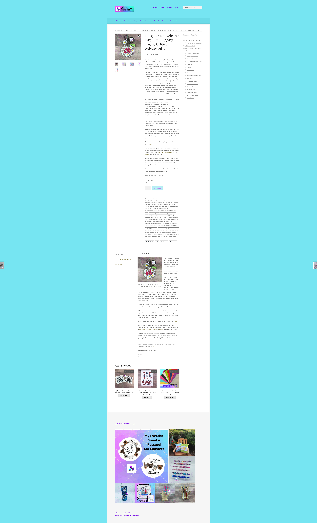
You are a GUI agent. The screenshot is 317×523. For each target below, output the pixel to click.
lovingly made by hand (151, 225)
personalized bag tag (167, 229)
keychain (152, 221)
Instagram (155, 7)
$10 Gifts (150, 200)
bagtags (173, 204)
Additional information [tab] (124, 259)
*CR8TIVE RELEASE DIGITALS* (193, 40)
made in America (152, 227)
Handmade (159, 219)
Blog (150, 21)
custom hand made (154, 212)
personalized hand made (165, 230)
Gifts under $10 (154, 217)
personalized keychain (170, 232)
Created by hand (173, 206)
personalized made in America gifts (169, 234)
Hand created (171, 217)
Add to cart (157, 188)
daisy (160, 215)
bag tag (159, 204)
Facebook (169, 7)
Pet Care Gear (191, 89)
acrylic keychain (157, 202)
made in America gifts (164, 227)
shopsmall (154, 236)
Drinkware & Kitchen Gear (194, 61)
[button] (139, 36)
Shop (135, 21)
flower (171, 215)
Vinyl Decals (190, 98)
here (165, 171)
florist (167, 215)
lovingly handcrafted (170, 223)
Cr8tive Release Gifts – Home (123, 21)
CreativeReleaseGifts (151, 210)
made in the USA (174, 227)
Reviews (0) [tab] (118, 264)
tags (167, 236)
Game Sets (190, 64)
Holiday (189, 67)
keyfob (163, 221)
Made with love (149, 229)
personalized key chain (157, 232)
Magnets (189, 78)
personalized (157, 229)
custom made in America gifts (166, 214)
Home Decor (190, 70)
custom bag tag (166, 210)
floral (163, 215)
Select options (124, 395)
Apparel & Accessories (193, 53)
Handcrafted (152, 219)
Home (118, 30)
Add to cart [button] (147, 397)
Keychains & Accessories (148, 30)
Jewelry (189, 72)
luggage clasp (161, 225)
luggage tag (168, 225)
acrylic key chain (174, 200)
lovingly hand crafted (159, 223)
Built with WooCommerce (131, 515)
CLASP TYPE (149, 180)
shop (150, 144)
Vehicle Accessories (192, 95)
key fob (176, 219)
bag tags (163, 204)
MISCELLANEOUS (192, 81)
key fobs (147, 221)
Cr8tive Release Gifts (151, 206)
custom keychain (153, 214)
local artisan (169, 221)
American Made (152, 204)
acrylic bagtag (166, 200)
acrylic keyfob (166, 202)
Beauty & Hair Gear (192, 56)
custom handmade (164, 212)
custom (160, 210)
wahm (170, 236)
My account (173, 21)
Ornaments (190, 86)
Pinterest (162, 7)
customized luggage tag (151, 215)
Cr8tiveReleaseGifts (163, 206)
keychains (158, 221)
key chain (165, 219)
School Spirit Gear (192, 92)
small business (161, 236)
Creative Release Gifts (161, 208)
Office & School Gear (192, 84)
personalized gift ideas (151, 230)
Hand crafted (163, 217)
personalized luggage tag (152, 234)
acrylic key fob (149, 202)
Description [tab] (119, 255)
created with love (150, 208)
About (142, 21)
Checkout (164, 21)
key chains (171, 219)
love (151, 223)
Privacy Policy (119, 515)
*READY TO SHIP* (190, 46)
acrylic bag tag (158, 200)
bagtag (168, 204)
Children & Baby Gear (193, 58)
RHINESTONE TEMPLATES (194, 43)
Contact (156, 21)
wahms (174, 236)
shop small (148, 236)
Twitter (176, 7)
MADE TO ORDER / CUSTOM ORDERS (131, 30)
